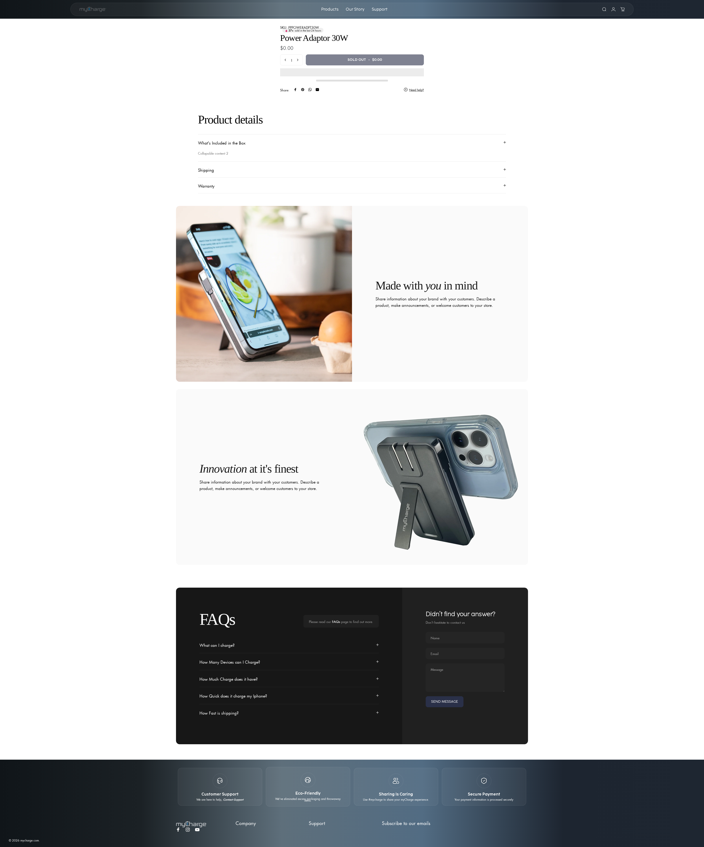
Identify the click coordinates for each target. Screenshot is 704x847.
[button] (352, 72)
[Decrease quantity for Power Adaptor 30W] (284, 60)
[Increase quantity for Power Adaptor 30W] (298, 60)
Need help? (416, 89)
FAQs (336, 621)
